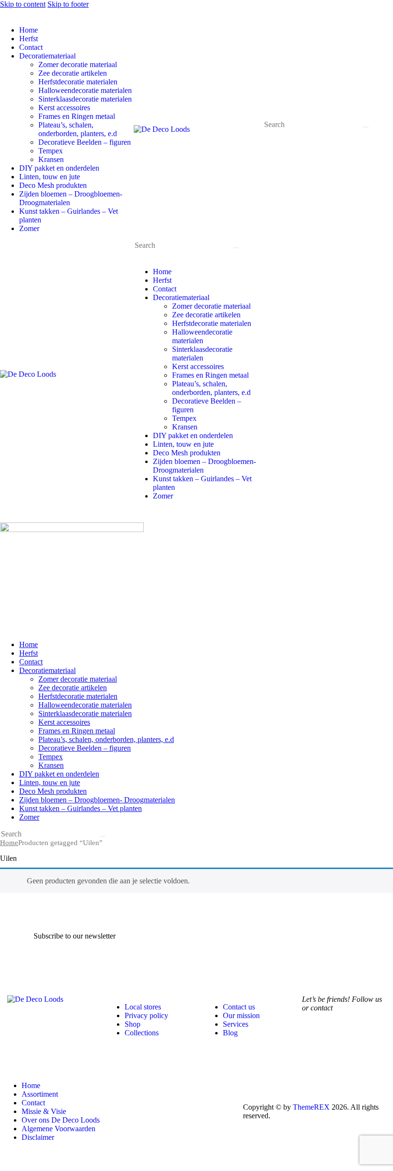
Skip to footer (68, 4)
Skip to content (23, 4)
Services (235, 1024)
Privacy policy (146, 1015)
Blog (230, 1033)
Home (9, 842)
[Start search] (366, 127)
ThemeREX (311, 1107)
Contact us (239, 1007)
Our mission (241, 1015)
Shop (132, 1024)
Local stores (143, 1007)
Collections (142, 1033)
